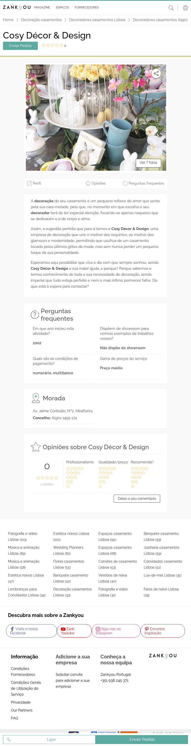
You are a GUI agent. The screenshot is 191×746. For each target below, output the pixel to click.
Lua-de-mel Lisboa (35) (163, 575)
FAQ (14, 718)
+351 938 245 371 (114, 680)
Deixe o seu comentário (137, 499)
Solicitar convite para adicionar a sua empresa (73, 680)
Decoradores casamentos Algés (160, 20)
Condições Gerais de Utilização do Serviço (26, 688)
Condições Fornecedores (23, 671)
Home (8, 20)
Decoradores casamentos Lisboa (97, 20)
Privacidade (21, 702)
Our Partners (21, 710)
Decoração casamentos (41, 20)
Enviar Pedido (20, 46)
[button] (41, 8)
